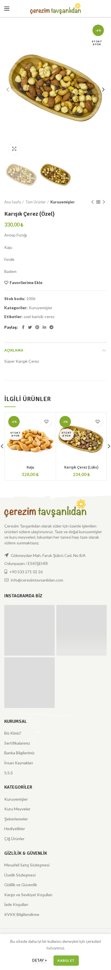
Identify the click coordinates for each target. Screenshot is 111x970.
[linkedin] (44, 327)
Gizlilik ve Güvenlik (20, 884)
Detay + (39, 960)
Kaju (30, 467)
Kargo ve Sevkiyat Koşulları (28, 894)
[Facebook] (23, 327)
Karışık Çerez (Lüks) (81, 467)
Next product (104, 202)
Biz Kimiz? (12, 733)
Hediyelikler (14, 828)
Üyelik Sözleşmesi (20, 874)
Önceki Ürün (92, 202)
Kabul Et (66, 960)
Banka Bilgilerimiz (19, 752)
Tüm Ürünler (35, 202)
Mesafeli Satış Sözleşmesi (27, 864)
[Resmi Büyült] (14, 148)
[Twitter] (30, 327)
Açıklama (13, 350)
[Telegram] (51, 327)
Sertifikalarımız (17, 743)
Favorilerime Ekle (26, 283)
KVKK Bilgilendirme (21, 914)
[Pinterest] (37, 327)
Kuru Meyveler (17, 808)
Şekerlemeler (16, 818)
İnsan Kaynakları (18, 762)
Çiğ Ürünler (14, 838)
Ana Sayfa (12, 202)
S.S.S (8, 772)
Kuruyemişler (62, 202)
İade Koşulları (16, 904)
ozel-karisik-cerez (39, 316)
